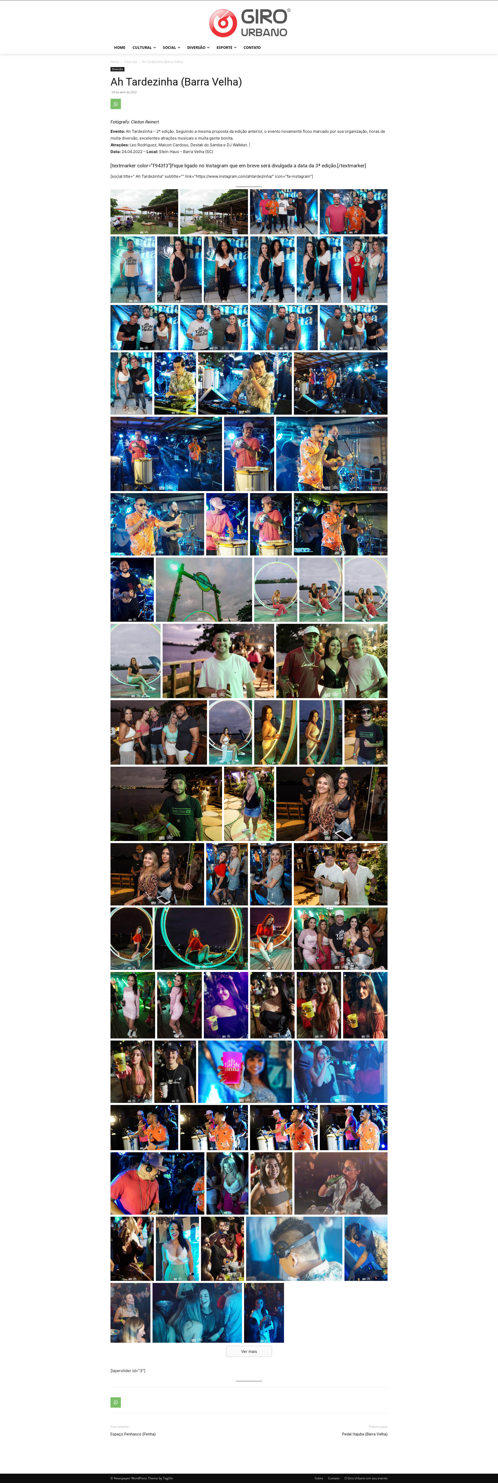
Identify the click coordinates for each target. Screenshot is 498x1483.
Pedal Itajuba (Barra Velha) (365, 1434)
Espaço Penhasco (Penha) (133, 1434)
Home (114, 61)
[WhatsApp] (115, 104)
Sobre (319, 1478)
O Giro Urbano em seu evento (366, 1478)
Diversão (130, 61)
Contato (334, 1478)
